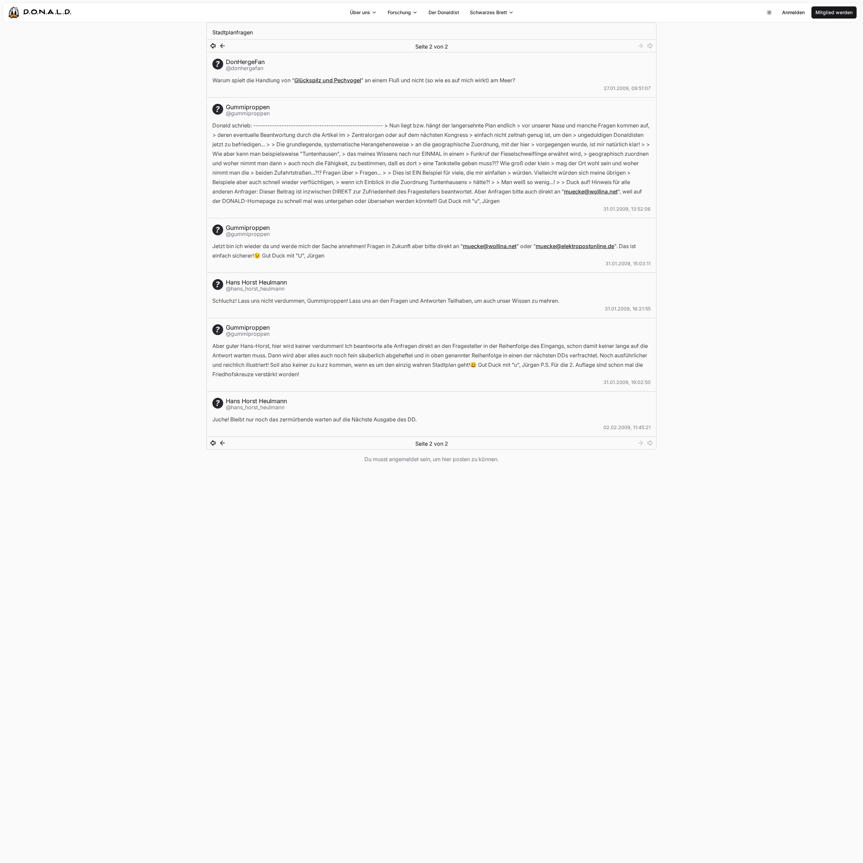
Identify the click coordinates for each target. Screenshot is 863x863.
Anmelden (793, 12)
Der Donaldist (443, 12)
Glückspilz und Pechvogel (327, 80)
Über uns (360, 12)
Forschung (399, 12)
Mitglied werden (834, 12)
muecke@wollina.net (591, 191)
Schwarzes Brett (488, 12)
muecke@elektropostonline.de (575, 246)
